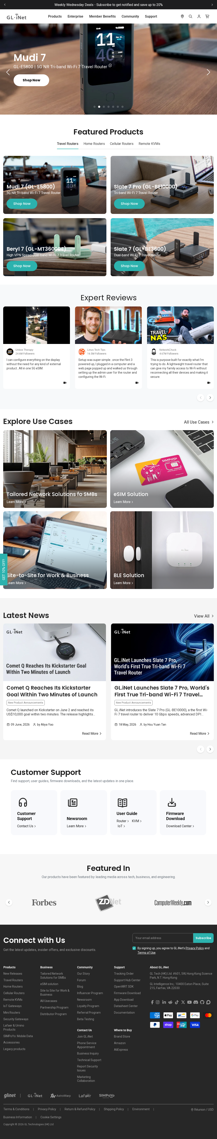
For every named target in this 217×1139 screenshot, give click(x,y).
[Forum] (208, 1002)
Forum (81, 980)
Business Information (17, 1117)
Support (151, 16)
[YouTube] (189, 1002)
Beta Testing (85, 1019)
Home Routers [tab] (94, 144)
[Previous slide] (5, 5)
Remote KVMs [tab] (149, 144)
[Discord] (195, 1002)
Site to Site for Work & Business (55, 992)
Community (130, 16)
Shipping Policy (114, 1109)
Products (55, 16)
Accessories (11, 1042)
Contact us (25, 826)
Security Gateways (15, 1019)
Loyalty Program (88, 1006)
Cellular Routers (14, 993)
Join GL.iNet (85, 1036)
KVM (135, 821)
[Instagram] (157, 1002)
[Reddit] (170, 1002)
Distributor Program (53, 1014)
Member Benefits (102, 16)
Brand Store (122, 1036)
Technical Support (89, 1060)
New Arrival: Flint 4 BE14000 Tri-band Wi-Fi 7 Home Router (108, 5)
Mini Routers (11, 1012)
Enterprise (75, 16)
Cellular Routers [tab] (122, 144)
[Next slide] (212, 5)
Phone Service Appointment (86, 1045)
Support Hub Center (127, 980)
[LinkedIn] (164, 1002)
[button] (94, 107)
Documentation (124, 1012)
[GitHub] (202, 1002)
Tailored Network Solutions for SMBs (53, 975)
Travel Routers (13, 980)
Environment (141, 1109)
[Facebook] (152, 1002)
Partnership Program (54, 1007)
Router (121, 821)
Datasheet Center (126, 1006)
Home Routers (13, 986)
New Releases (12, 973)
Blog (80, 986)
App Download (124, 999)
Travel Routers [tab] (67, 144)
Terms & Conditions (16, 1109)
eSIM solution (49, 984)
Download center (179, 826)
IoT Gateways (12, 1006)
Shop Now (22, 203)
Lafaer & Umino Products (13, 1027)
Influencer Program (90, 993)
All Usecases (48, 1001)
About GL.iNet (159, 967)
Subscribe (203, 938)
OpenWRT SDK (124, 986)
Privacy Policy (195, 948)
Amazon (120, 1043)
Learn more (75, 826)
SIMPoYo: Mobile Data (18, 1036)
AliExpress (121, 1049)
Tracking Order (124, 973)
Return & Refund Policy (80, 1109)
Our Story (83, 973)
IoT (120, 826)
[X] (183, 1002)
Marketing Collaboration (86, 1079)
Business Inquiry (88, 1053)
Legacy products (14, 1049)
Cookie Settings (50, 1117)
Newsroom (84, 999)
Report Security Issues (87, 1068)
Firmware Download (127, 993)
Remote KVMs (12, 999)
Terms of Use (147, 952)
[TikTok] (176, 1002)
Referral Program (89, 1012)
